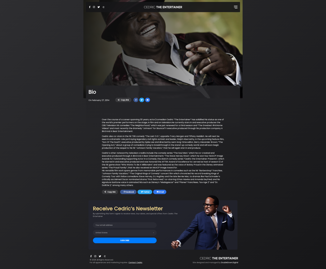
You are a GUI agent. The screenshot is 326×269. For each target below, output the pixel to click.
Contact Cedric (135, 262)
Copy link (124, 100)
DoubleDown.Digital (229, 262)
